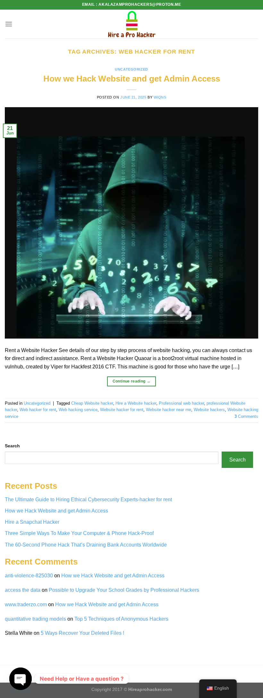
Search (12, 445)
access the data (22, 590)
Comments (246, 416)
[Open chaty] (20, 679)
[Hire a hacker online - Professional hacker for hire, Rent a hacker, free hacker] (131, 24)
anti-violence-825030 (29, 575)
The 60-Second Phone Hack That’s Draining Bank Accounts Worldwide (86, 544)
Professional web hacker (181, 403)
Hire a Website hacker (135, 403)
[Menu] (9, 24)
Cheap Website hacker (92, 403)
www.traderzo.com (26, 604)
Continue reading (132, 381)
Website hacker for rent (121, 409)
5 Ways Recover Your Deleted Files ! (82, 633)
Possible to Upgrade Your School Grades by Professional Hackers (124, 590)
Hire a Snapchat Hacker (32, 522)
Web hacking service (78, 409)
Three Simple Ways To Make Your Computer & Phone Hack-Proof (79, 533)
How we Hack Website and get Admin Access (131, 78)
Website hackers (209, 409)
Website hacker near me (168, 409)
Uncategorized (131, 69)
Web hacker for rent (38, 409)
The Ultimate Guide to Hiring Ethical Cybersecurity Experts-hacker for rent (88, 499)
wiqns (160, 97)
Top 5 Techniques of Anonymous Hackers (122, 619)
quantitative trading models (35, 619)
